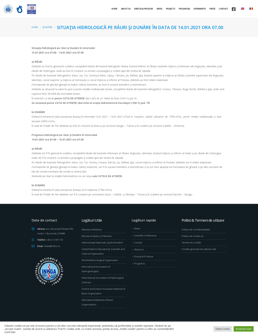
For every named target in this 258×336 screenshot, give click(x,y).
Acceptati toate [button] (244, 328)
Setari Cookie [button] (223, 328)
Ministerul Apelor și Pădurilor (97, 236)
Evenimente (200, 8)
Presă (212, 8)
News (159, 8)
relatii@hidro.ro (52, 246)
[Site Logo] (19, 9)
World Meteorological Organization (100, 260)
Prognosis (184, 8)
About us (125, 8)
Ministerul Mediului (92, 229)
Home (114, 8)
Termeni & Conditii (191, 242)
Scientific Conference (145, 235)
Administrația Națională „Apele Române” (102, 242)
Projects (170, 8)
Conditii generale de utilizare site (199, 249)
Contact (223, 8)
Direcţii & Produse (143, 8)
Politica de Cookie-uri (193, 236)
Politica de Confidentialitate (196, 229)
